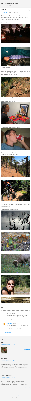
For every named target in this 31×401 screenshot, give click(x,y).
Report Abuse (15, 397)
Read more (27, 349)
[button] (29, 10)
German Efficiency (6, 375)
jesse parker (10, 323)
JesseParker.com (11, 3)
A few (2, 342)
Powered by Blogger (15, 395)
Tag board (4, 358)
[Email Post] (2, 308)
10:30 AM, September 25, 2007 (14, 319)
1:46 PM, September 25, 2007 (14, 329)
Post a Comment (7, 332)
